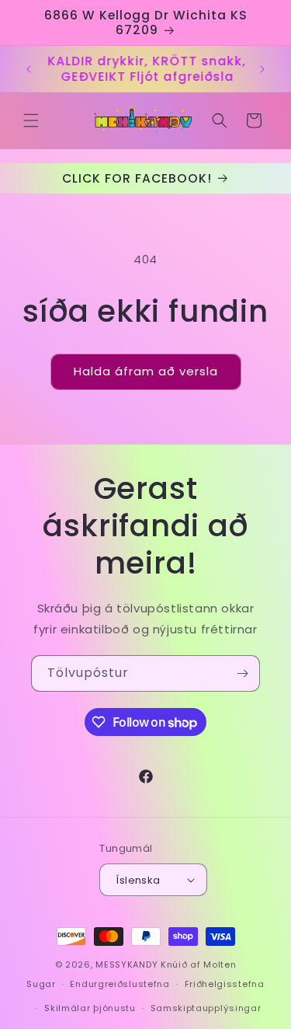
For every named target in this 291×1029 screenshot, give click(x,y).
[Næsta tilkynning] (262, 69)
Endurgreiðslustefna (119, 984)
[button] (31, 120)
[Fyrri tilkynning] (29, 69)
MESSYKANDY (126, 964)
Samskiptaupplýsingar (206, 1008)
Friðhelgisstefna (225, 984)
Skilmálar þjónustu (90, 1008)
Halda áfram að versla (146, 371)
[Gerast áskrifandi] (242, 673)
